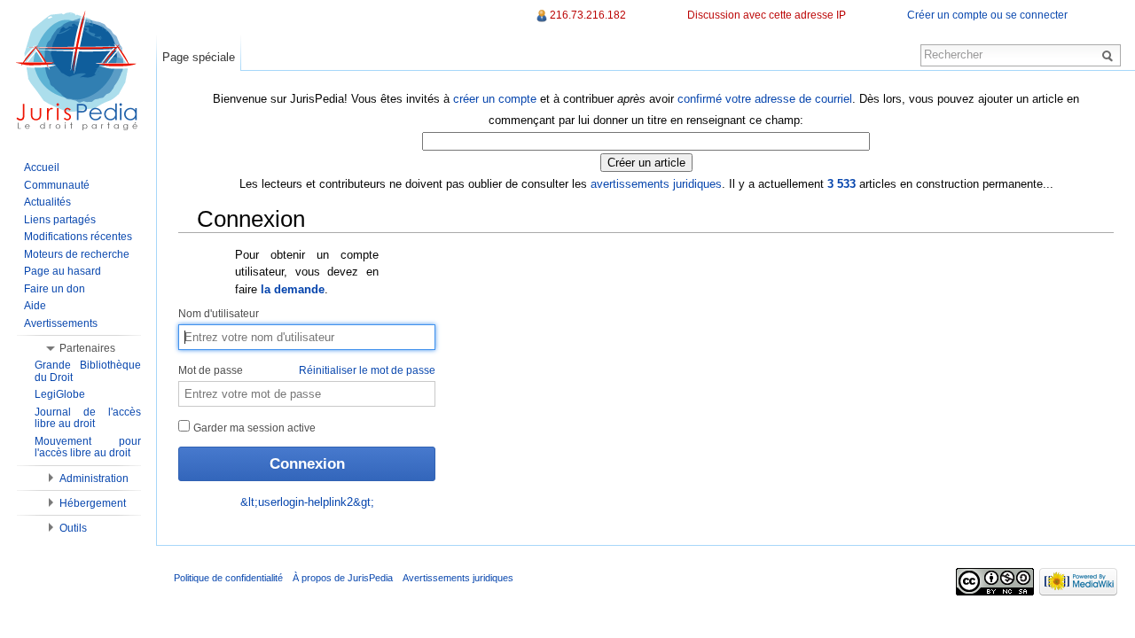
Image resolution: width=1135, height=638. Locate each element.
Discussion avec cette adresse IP (766, 15)
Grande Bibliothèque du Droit (88, 371)
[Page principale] (78, 71)
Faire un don (54, 289)
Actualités (47, 202)
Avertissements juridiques (458, 577)
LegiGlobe (60, 394)
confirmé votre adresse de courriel (764, 98)
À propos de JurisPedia (343, 577)
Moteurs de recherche (76, 254)
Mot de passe (306, 370)
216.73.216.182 (588, 15)
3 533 (841, 184)
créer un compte (494, 98)
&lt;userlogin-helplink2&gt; (307, 502)
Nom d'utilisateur (218, 313)
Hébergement (92, 503)
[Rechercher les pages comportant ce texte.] (1110, 55)
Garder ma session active (253, 428)
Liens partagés (60, 220)
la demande (293, 289)
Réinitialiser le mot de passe (367, 370)
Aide (35, 306)
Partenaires (87, 348)
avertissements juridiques (656, 184)
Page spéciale (198, 57)
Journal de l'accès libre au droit (88, 418)
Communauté (57, 185)
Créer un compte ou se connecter (987, 15)
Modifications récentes (78, 236)
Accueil (41, 167)
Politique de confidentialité (228, 577)
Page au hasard (62, 271)
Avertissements (61, 323)
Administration (94, 478)
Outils (73, 528)
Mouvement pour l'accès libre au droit (88, 447)
